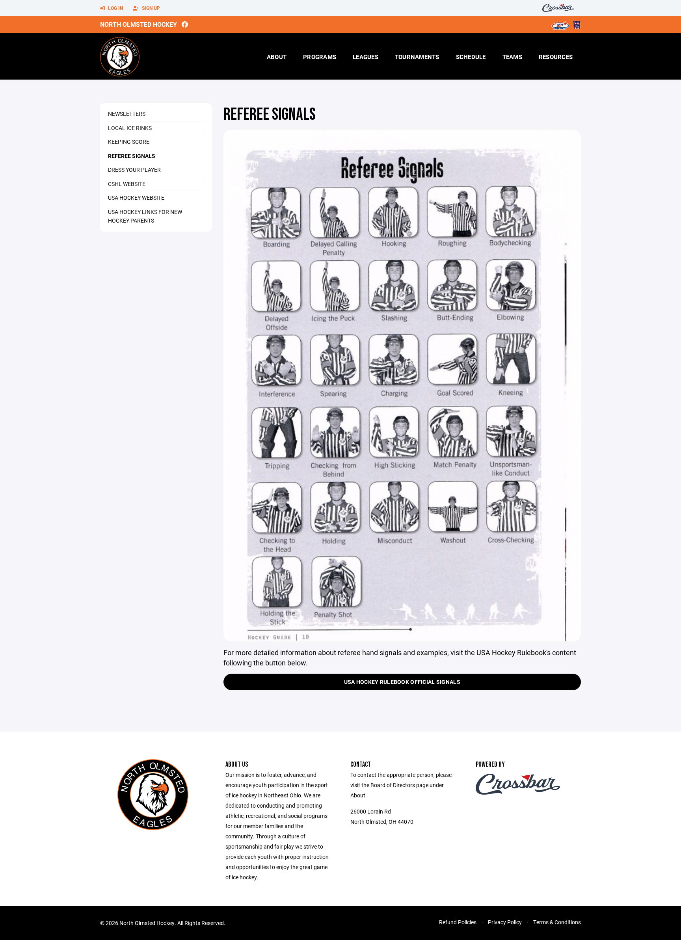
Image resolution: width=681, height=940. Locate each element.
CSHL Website (126, 184)
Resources (556, 57)
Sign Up (150, 8)
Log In (115, 8)
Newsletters (126, 113)
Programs (319, 57)
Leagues (365, 57)
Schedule (471, 57)
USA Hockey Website (136, 197)
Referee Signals (131, 156)
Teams (512, 57)
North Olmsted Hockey (138, 24)
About (277, 57)
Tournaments (417, 57)
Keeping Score (128, 141)
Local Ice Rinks (130, 128)
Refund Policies (457, 922)
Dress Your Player (134, 169)
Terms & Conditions (557, 922)
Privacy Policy (505, 922)
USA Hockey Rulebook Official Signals (402, 681)
